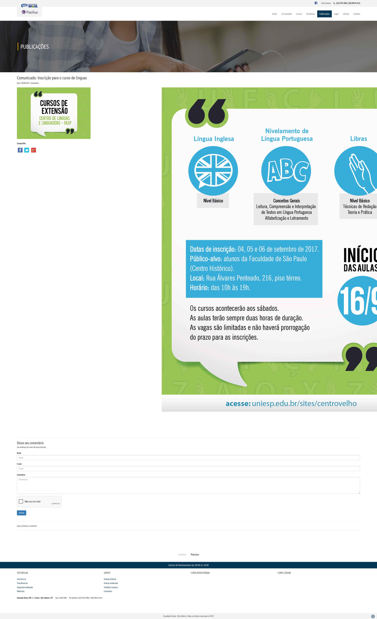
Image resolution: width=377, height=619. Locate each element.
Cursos (299, 13)
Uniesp (346, 13)
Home (274, 13)
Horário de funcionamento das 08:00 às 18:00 (188, 565)
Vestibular (310, 13)
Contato (356, 13)
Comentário (21, 474)
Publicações (324, 13)
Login (336, 13)
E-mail (19, 464)
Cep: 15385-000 (61, 597)
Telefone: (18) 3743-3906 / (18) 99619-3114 (86, 597)
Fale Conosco (326, 3)
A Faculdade (286, 13)
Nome (19, 453)
